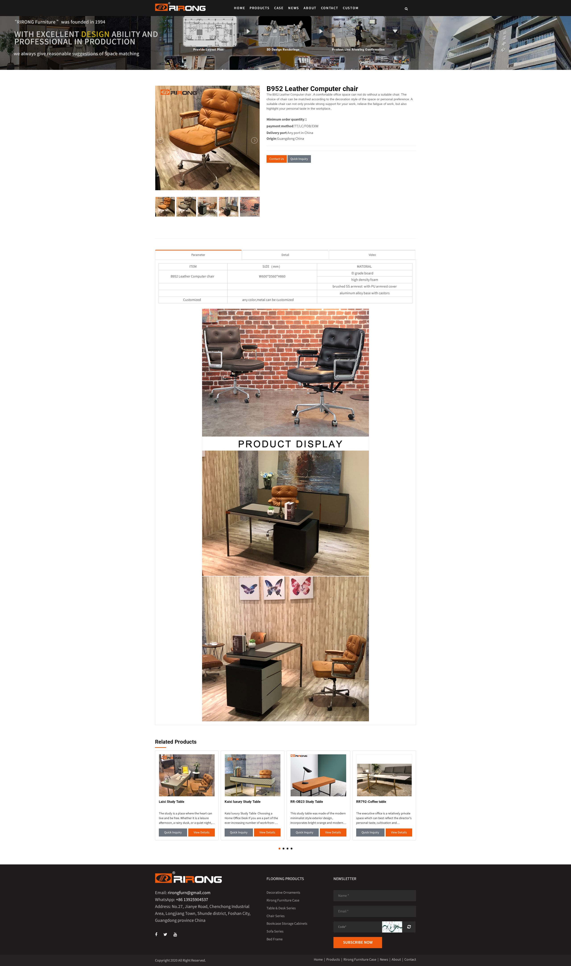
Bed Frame (275, 939)
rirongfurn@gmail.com (189, 893)
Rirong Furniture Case (283, 900)
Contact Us (276, 159)
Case (279, 8)
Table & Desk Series (281, 908)
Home (239, 8)
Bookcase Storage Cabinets (287, 923)
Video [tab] (372, 255)
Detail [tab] (285, 255)
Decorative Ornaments (283, 892)
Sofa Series (275, 931)
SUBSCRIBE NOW (357, 942)
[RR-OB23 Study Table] (318, 775)
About (310, 8)
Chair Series (276, 916)
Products (259, 8)
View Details (201, 832)
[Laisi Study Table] (187, 775)
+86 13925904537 (192, 900)
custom (351, 8)
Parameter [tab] (198, 255)
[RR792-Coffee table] (384, 775)
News (293, 8)
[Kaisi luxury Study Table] (253, 775)
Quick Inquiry (299, 159)
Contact (329, 8)
